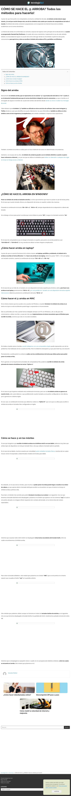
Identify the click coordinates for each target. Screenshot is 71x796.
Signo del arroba (10, 74)
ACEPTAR (56, 791)
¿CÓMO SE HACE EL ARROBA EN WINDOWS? (17, 76)
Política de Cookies (5, 782)
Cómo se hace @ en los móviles (14, 83)
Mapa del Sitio (4, 779)
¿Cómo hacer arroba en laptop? (14, 79)
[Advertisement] (35, 748)
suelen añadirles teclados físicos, (45, 451)
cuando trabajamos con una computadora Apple (36, 346)
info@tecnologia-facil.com (7, 778)
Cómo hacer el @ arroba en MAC (14, 81)
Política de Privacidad (6, 781)
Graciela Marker (12, 673)
